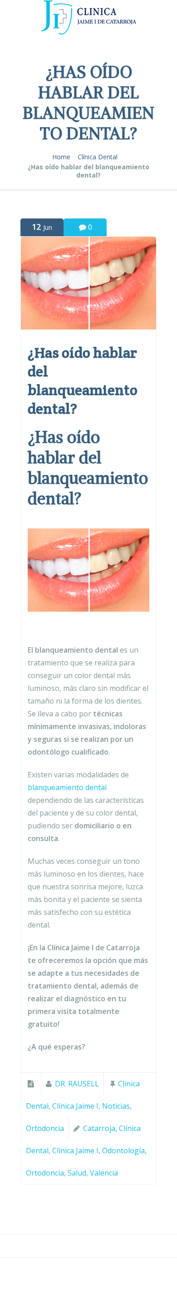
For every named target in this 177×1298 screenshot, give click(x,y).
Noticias (116, 1106)
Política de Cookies (87, 1287)
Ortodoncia (45, 1128)
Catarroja (99, 1128)
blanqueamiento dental (67, 787)
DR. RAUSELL (77, 1084)
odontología (123, 1151)
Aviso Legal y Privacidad (87, 1274)
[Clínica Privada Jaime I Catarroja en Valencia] (88, 19)
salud (77, 1173)
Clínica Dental (98, 157)
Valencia (104, 1173)
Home (61, 157)
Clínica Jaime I (75, 1106)
